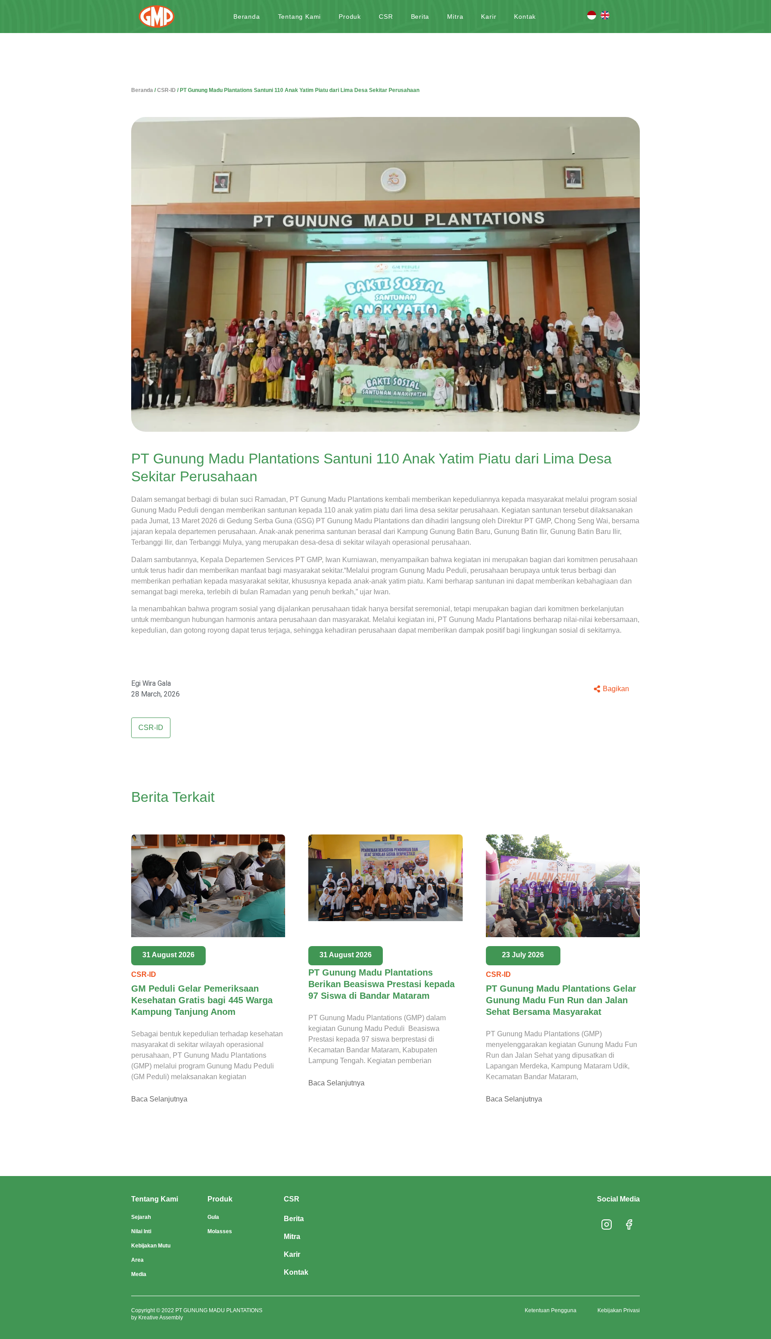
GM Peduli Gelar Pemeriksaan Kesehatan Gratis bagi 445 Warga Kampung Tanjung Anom (202, 1000)
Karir (488, 16)
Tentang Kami (299, 16)
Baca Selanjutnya (159, 1099)
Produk (350, 16)
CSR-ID (166, 90)
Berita (420, 16)
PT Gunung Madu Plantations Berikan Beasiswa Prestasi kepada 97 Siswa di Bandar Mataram (381, 984)
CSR (386, 16)
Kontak (525, 16)
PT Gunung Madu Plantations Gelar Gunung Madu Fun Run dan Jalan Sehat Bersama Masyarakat (561, 1000)
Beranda (246, 16)
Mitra (455, 16)
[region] (385, 1306)
